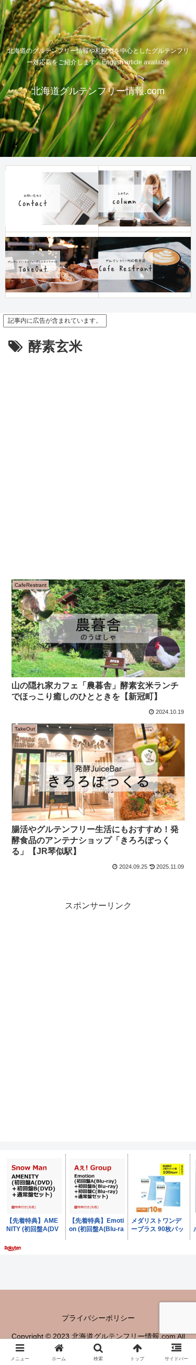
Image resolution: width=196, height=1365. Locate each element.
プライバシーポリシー (98, 1318)
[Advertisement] (98, 462)
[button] (175, 1271)
